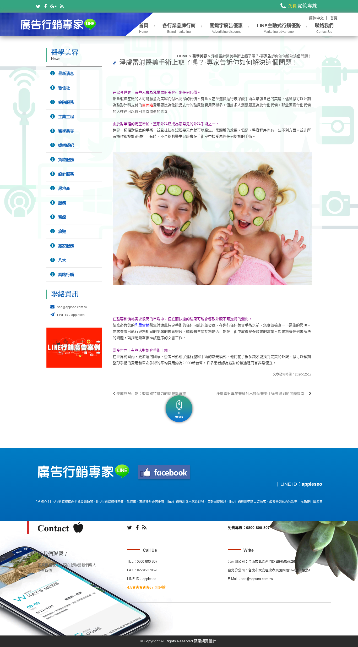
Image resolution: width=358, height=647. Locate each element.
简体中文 (316, 18)
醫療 (62, 217)
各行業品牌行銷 (179, 28)
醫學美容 (199, 56)
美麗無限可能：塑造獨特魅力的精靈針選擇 (150, 393)
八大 (62, 260)
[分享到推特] (38, 6)
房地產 (64, 188)
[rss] (62, 6)
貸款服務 (66, 159)
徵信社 (64, 88)
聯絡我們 (324, 28)
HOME (182, 56)
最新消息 (66, 73)
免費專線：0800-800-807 (249, 528)
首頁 (334, 18)
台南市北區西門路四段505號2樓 (272, 561)
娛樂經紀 (66, 145)
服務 (62, 203)
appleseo (312, 484)
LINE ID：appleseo (71, 315)
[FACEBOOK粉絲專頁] (164, 473)
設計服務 (66, 174)
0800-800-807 (147, 561)
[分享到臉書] (45, 6)
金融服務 (66, 102)
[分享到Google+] (53, 6)
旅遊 (62, 231)
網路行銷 (66, 274)
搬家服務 (66, 246)
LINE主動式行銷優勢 (279, 28)
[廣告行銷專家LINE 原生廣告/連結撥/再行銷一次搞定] (59, 24)
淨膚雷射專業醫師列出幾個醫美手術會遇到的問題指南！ (262, 393)
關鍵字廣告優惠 (226, 28)
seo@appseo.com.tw (72, 307)
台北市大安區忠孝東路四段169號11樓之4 (279, 570)
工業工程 (66, 116)
